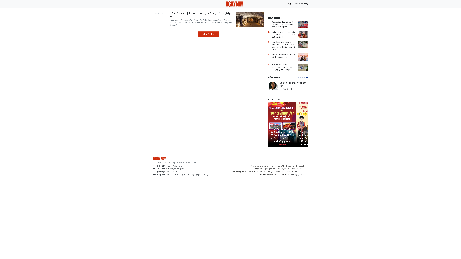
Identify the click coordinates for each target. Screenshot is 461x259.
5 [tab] (307, 77)
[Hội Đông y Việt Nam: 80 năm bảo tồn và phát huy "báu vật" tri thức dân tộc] (303, 34)
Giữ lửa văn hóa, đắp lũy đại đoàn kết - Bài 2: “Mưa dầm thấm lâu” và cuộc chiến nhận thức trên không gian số (282, 135)
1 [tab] (298, 77)
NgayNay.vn (234, 4)
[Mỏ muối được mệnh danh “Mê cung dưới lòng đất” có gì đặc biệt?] (250, 19)
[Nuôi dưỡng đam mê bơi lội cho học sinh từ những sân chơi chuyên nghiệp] (303, 24)
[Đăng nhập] (306, 4)
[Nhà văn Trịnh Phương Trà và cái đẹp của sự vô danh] (303, 57)
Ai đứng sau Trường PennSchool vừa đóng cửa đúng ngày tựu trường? (282, 67)
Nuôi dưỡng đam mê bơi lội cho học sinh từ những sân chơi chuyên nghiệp (282, 24)
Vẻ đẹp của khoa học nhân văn (293, 84)
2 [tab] (300, 77)
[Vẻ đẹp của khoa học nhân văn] (273, 86)
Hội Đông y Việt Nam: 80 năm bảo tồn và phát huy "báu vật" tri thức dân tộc (284, 34)
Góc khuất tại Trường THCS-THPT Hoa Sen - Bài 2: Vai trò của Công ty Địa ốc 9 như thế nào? (283, 45)
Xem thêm (209, 34)
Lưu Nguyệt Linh (286, 89)
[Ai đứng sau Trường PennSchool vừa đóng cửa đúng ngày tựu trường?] (303, 67)
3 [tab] (302, 77)
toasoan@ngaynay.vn (295, 174)
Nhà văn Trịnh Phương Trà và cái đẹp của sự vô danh (283, 55)
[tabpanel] (288, 86)
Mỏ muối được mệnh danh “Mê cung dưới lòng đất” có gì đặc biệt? (200, 15)
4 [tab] (304, 77)
